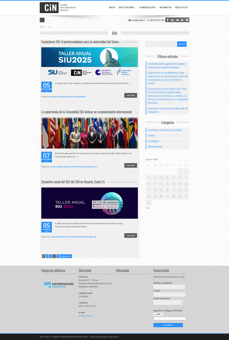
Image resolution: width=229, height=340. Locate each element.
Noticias (151, 135)
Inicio (112, 7)
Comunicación (147, 7)
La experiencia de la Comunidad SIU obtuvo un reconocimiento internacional (86, 111)
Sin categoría (153, 141)
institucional (63, 96)
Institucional (127, 7)
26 (161, 196)
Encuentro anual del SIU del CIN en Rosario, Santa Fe (73, 181)
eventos (53, 96)
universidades (80, 96)
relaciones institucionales (81, 236)
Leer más (131, 95)
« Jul (147, 207)
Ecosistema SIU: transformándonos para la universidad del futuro (80, 41)
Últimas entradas (155, 146)
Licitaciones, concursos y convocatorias (165, 129)
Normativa (166, 7)
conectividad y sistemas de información (67, 166)
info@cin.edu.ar (138, 20)
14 (174, 183)
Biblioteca (181, 7)
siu (71, 96)
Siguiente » (66, 256)
